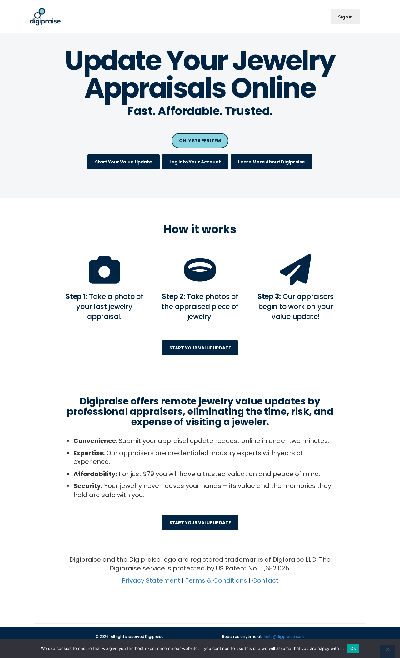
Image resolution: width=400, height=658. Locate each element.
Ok (353, 648)
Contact (265, 580)
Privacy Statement (151, 580)
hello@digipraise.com (284, 636)
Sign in (345, 17)
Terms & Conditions (216, 580)
